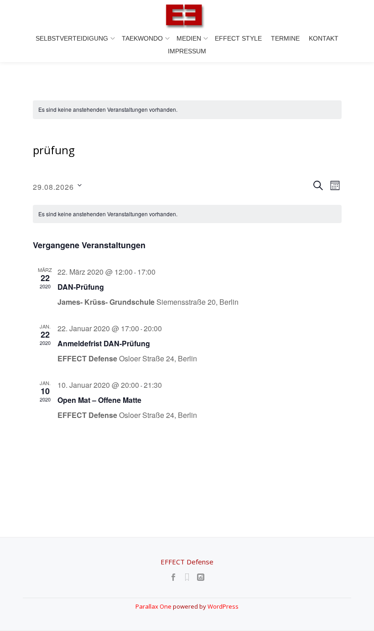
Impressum (187, 51)
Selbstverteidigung (72, 38)
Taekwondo (142, 38)
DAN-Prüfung (80, 287)
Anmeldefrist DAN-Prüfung (103, 343)
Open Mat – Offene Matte (99, 400)
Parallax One (154, 606)
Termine (285, 38)
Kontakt (323, 38)
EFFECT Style (238, 38)
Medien (189, 38)
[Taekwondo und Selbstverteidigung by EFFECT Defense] (187, 16)
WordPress (223, 606)
